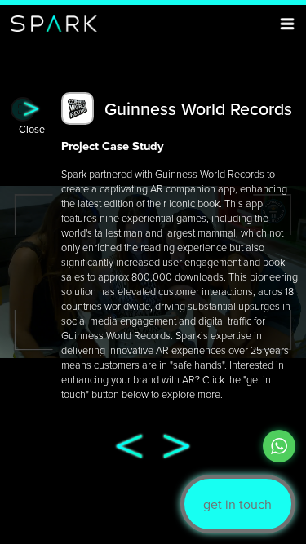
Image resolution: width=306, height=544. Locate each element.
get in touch (237, 504)
